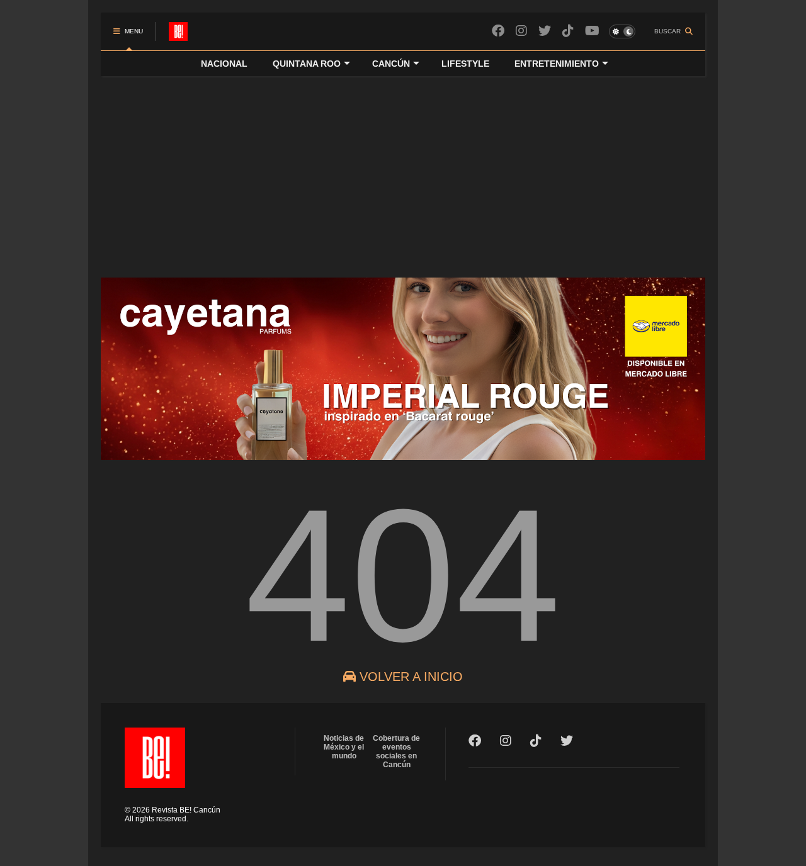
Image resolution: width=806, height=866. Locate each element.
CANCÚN (391, 64)
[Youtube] (592, 31)
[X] (544, 31)
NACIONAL (224, 64)
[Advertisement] (403, 170)
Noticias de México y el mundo (344, 747)
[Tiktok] (568, 31)
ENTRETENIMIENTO (556, 64)
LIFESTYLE (465, 64)
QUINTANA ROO (307, 64)
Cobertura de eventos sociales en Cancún (396, 751)
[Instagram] (521, 31)
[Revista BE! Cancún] (178, 35)
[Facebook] (498, 31)
